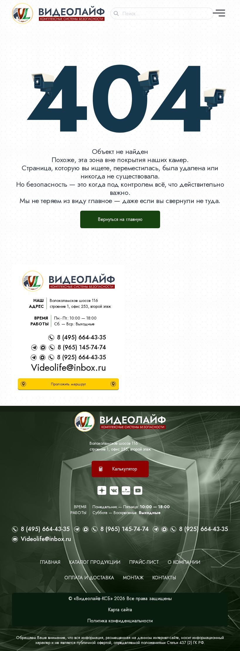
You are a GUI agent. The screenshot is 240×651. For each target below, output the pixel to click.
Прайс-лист (144, 562)
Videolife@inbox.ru (68, 367)
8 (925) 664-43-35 (81, 357)
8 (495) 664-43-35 (81, 337)
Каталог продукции (94, 562)
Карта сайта (120, 609)
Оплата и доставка (89, 577)
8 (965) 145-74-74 (82, 347)
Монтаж (133, 577)
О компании (184, 562)
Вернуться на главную (120, 219)
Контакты (164, 577)
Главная (50, 562)
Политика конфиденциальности (120, 620)
